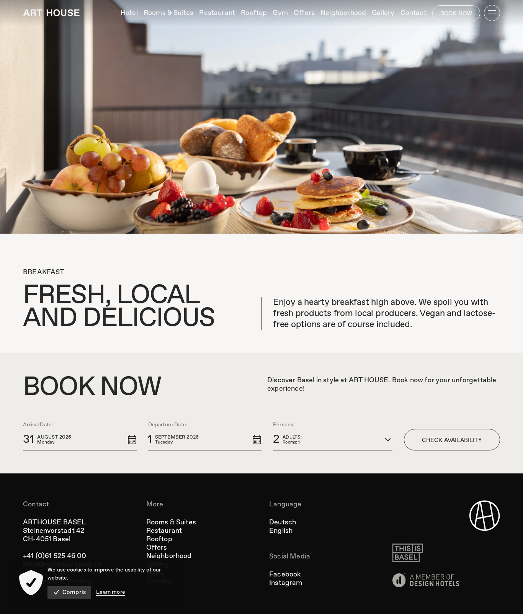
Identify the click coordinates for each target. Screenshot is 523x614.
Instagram (285, 583)
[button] (80, 439)
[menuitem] (129, 13)
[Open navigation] (492, 13)
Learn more (110, 592)
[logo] (51, 12)
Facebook (285, 574)
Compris (74, 592)
